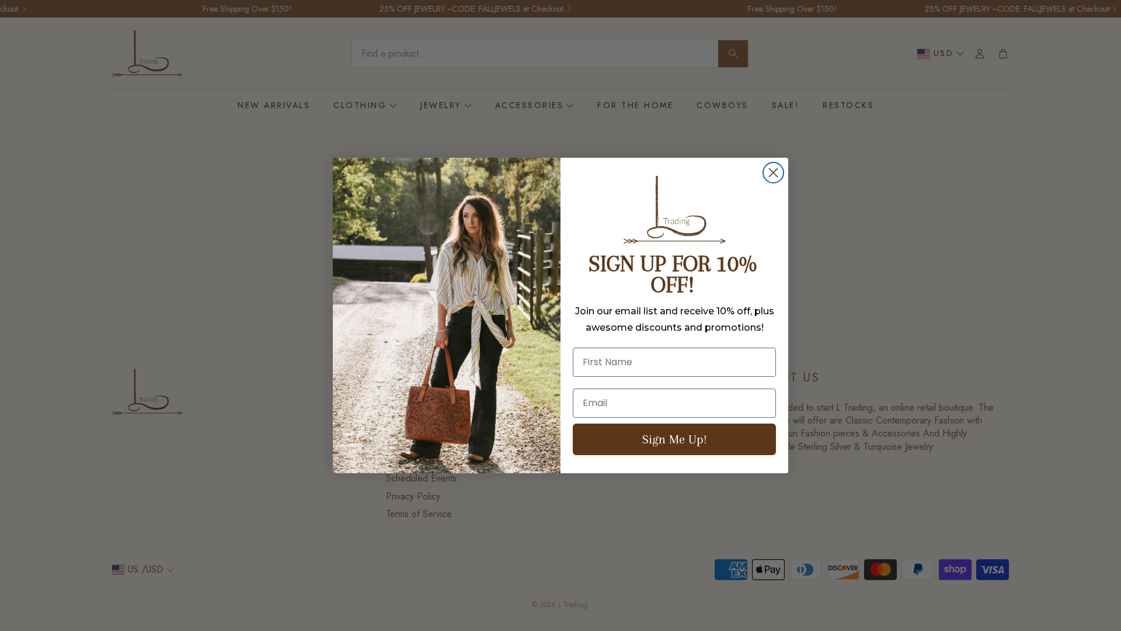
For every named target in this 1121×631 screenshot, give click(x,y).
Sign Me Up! (674, 439)
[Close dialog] (773, 172)
